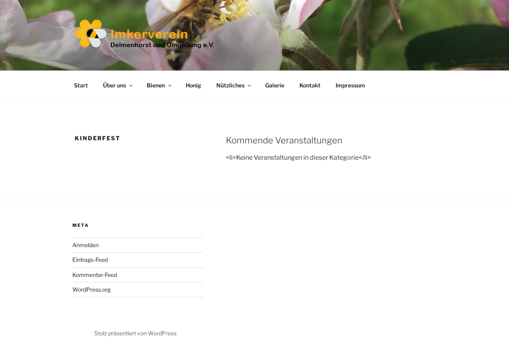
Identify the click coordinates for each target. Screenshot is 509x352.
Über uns (114, 85)
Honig (193, 85)
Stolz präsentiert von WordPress (135, 333)
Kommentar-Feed (94, 274)
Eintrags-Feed (90, 259)
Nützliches (230, 85)
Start (81, 85)
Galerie (274, 85)
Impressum (350, 85)
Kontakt (310, 85)
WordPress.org (91, 289)
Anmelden (85, 245)
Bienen (156, 85)
